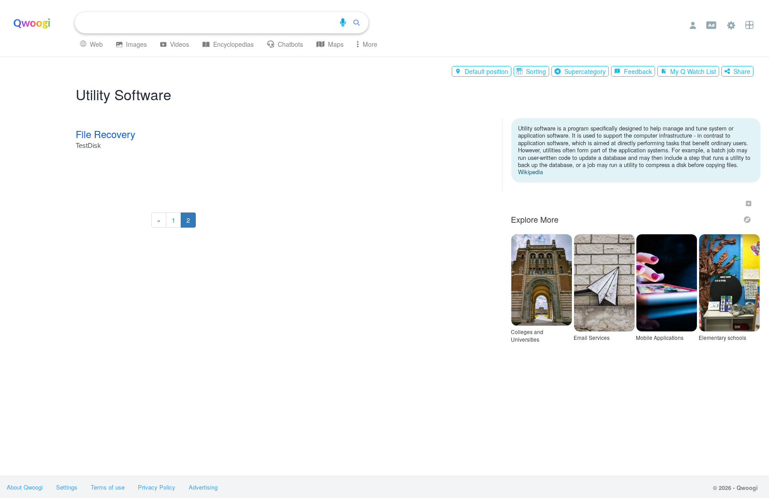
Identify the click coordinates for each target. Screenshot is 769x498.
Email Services (592, 337)
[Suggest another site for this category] (748, 203)
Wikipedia (530, 171)
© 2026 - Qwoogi (735, 488)
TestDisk (88, 145)
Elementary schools (722, 337)
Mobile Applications (660, 337)
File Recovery (105, 134)
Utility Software (123, 94)
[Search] (356, 23)
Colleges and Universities (527, 335)
